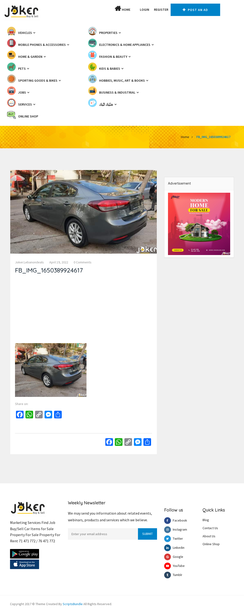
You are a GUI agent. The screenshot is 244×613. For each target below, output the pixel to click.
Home (125, 9)
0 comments (83, 262)
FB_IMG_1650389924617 (213, 137)
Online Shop (211, 544)
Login (144, 9)
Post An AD (197, 10)
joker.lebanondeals (29, 262)
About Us (209, 536)
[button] (135, 9)
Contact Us (210, 528)
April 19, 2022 (58, 262)
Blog (206, 520)
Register (161, 9)
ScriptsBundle (73, 604)
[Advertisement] (83, 309)
